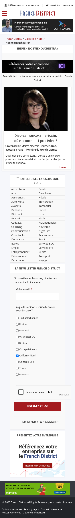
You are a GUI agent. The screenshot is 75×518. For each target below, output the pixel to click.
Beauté (15, 218)
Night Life (44, 231)
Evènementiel (19, 256)
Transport (44, 256)
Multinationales (48, 222)
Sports (42, 252)
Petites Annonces (11, 512)
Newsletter (57, 509)
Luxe (41, 214)
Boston (23, 343)
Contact (45, 509)
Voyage (43, 260)
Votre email (24, 289)
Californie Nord (34, 38)
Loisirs (42, 210)
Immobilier (45, 206)
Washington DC (27, 336)
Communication (20, 231)
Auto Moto (17, 201)
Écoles (15, 243)
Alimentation (18, 189)
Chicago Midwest (28, 349)
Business (24, 374)
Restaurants (46, 235)
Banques (16, 210)
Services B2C (46, 243)
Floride (23, 324)
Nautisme (44, 227)
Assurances (18, 197)
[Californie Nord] (37, 13)
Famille (43, 189)
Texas (22, 368)
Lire (62, 167)
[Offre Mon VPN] (37, 489)
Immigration (46, 201)
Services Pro (46, 247)
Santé (42, 239)
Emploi (15, 247)
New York (24, 330)
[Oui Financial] (37, 25)
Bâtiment (16, 214)
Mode (42, 218)
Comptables (18, 235)
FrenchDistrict (13, 38)
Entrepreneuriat (20, 252)
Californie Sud (26, 361)
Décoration (18, 239)
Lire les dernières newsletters (40, 421)
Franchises (45, 193)
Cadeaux (16, 222)
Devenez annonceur (34, 512)
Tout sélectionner (28, 318)
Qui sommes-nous (12, 509)
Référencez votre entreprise (23, 5)
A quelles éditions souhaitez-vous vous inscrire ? (35, 309)
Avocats (16, 206)
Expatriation (18, 260)
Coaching (16, 227)
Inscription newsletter (61, 5)
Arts (13, 193)
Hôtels (42, 197)
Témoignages (31, 509)
